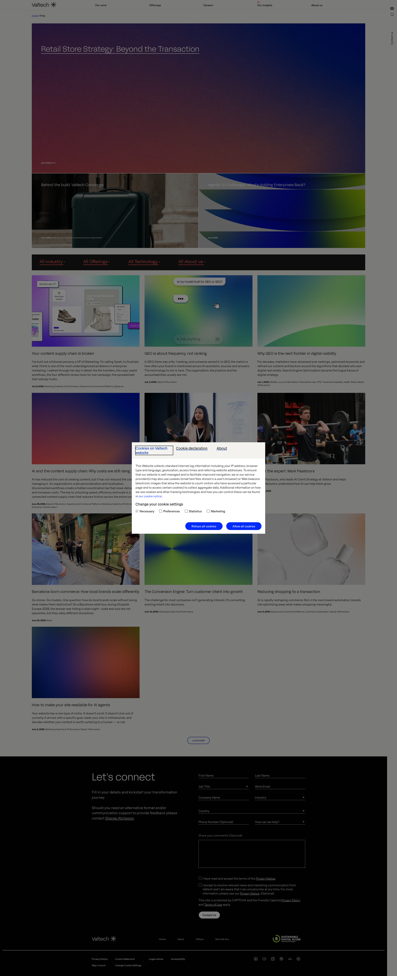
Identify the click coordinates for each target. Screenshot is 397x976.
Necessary (147, 511)
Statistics (195, 511)
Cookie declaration (191, 448)
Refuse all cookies (204, 526)
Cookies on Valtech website (151, 450)
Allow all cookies (243, 526)
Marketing (218, 511)
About (222, 448)
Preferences (171, 511)
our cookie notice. (151, 496)
